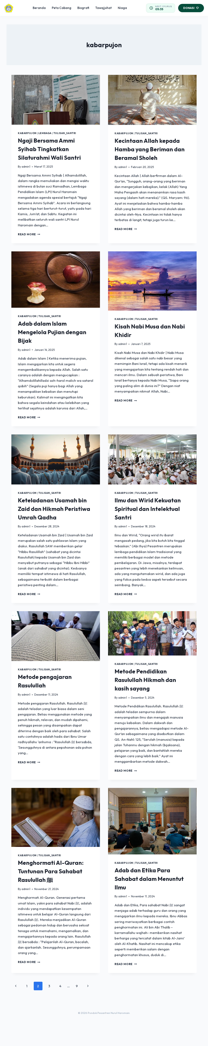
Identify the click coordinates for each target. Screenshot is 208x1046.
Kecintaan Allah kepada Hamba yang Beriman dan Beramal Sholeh (150, 149)
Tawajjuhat (103, 8)
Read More (29, 234)
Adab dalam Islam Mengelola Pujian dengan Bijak (52, 332)
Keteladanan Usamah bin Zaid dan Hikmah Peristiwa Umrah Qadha (54, 509)
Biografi (83, 8)
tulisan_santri (64, 133)
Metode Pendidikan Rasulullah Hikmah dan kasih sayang (145, 680)
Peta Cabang (61, 8)
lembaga (45, 133)
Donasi (188, 8)
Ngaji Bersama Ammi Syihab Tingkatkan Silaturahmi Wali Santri (49, 149)
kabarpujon (27, 133)
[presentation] (55, 100)
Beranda (39, 8)
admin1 (26, 166)
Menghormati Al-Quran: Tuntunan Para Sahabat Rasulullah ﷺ (51, 871)
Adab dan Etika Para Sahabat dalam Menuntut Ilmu (149, 879)
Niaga (122, 8)
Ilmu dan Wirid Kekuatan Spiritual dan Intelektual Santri (148, 509)
